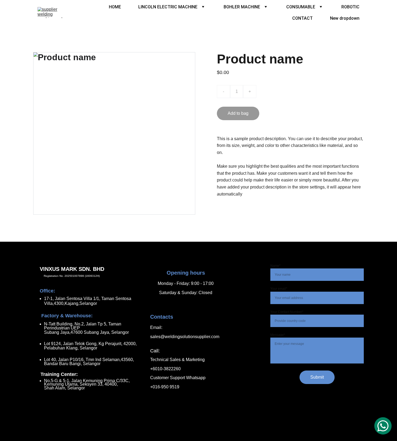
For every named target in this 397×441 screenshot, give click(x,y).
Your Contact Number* (286, 312)
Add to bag (238, 113)
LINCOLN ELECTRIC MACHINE (167, 6)
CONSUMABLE (300, 6)
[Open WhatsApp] (383, 426)
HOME (115, 6)
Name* (275, 266)
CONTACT (302, 18)
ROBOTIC (350, 6)
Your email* (278, 289)
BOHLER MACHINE (242, 6)
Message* (277, 335)
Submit (317, 377)
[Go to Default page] (173, 311)
